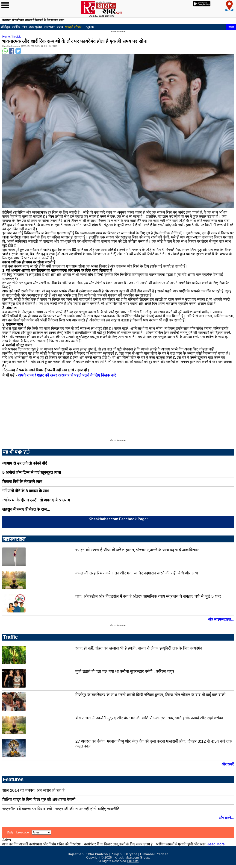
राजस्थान (49, 27)
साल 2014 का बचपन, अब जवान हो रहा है (33, 790)
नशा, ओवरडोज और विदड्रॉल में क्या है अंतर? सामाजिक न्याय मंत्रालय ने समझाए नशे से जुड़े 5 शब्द (148, 596)
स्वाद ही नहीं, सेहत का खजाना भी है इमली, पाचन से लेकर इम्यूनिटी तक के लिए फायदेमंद (138, 648)
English (88, 27)
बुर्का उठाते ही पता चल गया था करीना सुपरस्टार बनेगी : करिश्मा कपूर (124, 671)
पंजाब (60, 27)
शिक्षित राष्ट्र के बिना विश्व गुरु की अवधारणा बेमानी (38, 799)
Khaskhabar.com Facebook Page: (118, 519)
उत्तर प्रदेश (35, 27)
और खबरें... (226, 818)
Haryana (130, 854)
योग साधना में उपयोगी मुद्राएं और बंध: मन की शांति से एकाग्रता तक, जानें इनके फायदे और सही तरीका (149, 718)
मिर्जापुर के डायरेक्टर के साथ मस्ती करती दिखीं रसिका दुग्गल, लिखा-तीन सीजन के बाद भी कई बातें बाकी (150, 694)
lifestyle (16, 36)
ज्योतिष (16, 27)
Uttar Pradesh (97, 854)
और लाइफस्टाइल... (221, 619)
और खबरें (228, 764)
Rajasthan (76, 854)
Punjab (116, 854)
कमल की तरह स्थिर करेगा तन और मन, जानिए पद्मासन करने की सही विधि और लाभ (136, 573)
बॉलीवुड (5, 27)
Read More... (216, 844)
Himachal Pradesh (154, 854)
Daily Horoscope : (19, 832)
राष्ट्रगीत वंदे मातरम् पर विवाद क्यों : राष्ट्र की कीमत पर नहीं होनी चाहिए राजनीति (60, 808)
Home (6, 36)
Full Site (133, 861)
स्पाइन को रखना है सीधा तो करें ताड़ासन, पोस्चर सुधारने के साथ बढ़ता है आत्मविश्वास (137, 549)
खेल (24, 27)
